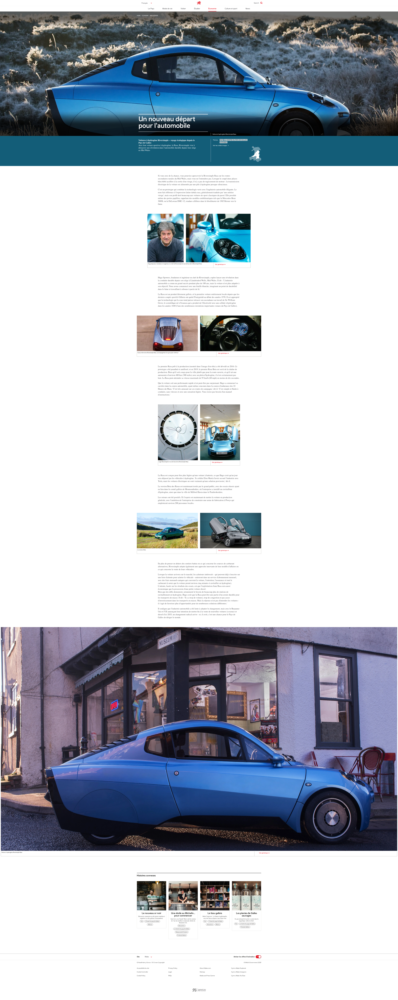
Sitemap (202, 972)
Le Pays (151, 8)
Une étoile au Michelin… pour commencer (183, 914)
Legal (170, 972)
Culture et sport (231, 8)
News (248, 8)
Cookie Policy (141, 975)
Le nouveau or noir (151, 913)
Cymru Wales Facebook (238, 968)
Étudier (197, 8)
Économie (212, 8)
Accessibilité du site (143, 968)
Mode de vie (167, 8)
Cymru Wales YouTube (238, 975)
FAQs (170, 975)
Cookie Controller (142, 972)
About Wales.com (205, 968)
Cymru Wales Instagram (238, 972)
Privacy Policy (172, 968)
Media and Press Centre (207, 975)
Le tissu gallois (215, 913)
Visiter (183, 8)
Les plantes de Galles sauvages (246, 914)
